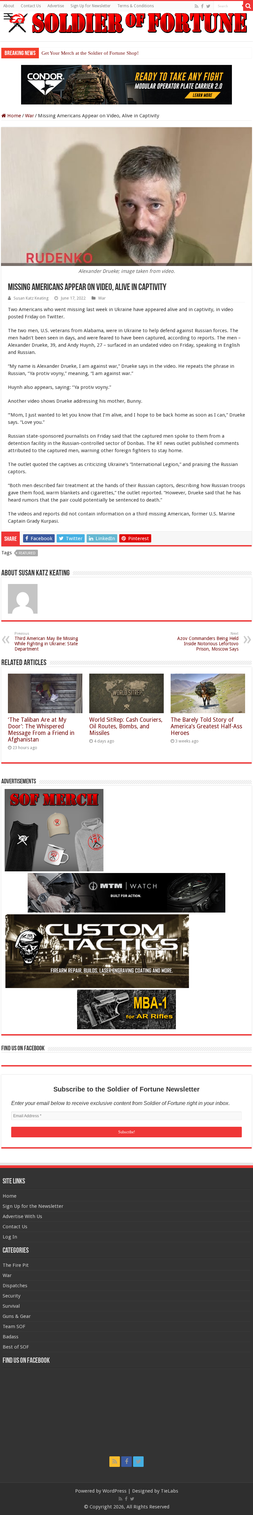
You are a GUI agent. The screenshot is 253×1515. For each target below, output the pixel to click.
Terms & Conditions (135, 6)
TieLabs (169, 1491)
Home (13, 116)
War (29, 116)
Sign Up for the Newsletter (33, 1206)
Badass (10, 1337)
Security (11, 1296)
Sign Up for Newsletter (90, 6)
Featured (27, 553)
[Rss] (196, 6)
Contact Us (31, 6)
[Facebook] (202, 6)
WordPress (114, 1491)
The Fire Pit (16, 1265)
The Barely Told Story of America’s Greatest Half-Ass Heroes (206, 726)
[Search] (248, 6)
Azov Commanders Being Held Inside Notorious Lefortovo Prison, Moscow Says (208, 641)
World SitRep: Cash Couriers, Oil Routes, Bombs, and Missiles (125, 726)
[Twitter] (208, 6)
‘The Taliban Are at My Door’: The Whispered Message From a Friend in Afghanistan (41, 729)
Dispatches (15, 1286)
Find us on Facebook (22, 1048)
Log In (10, 1237)
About (8, 6)
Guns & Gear (17, 1316)
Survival (11, 1306)
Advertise (55, 6)
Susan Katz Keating (31, 298)
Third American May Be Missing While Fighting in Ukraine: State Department (46, 641)
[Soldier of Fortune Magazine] (126, 23)
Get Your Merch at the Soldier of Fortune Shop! (90, 53)
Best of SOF (16, 1347)
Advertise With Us (22, 1216)
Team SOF (14, 1326)
